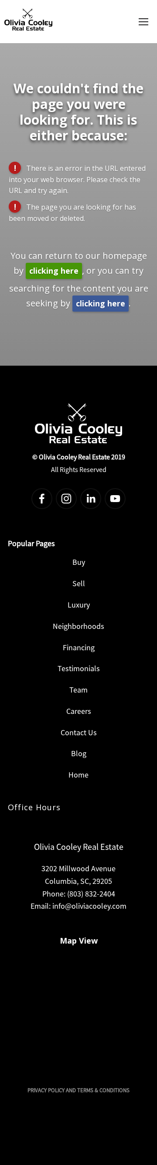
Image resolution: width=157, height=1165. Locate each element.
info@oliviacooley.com (89, 906)
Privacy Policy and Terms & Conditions (78, 1090)
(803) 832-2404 (91, 894)
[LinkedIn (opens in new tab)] (90, 498)
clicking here (53, 270)
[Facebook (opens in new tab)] (41, 498)
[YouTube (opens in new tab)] (115, 498)
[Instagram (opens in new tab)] (66, 498)
